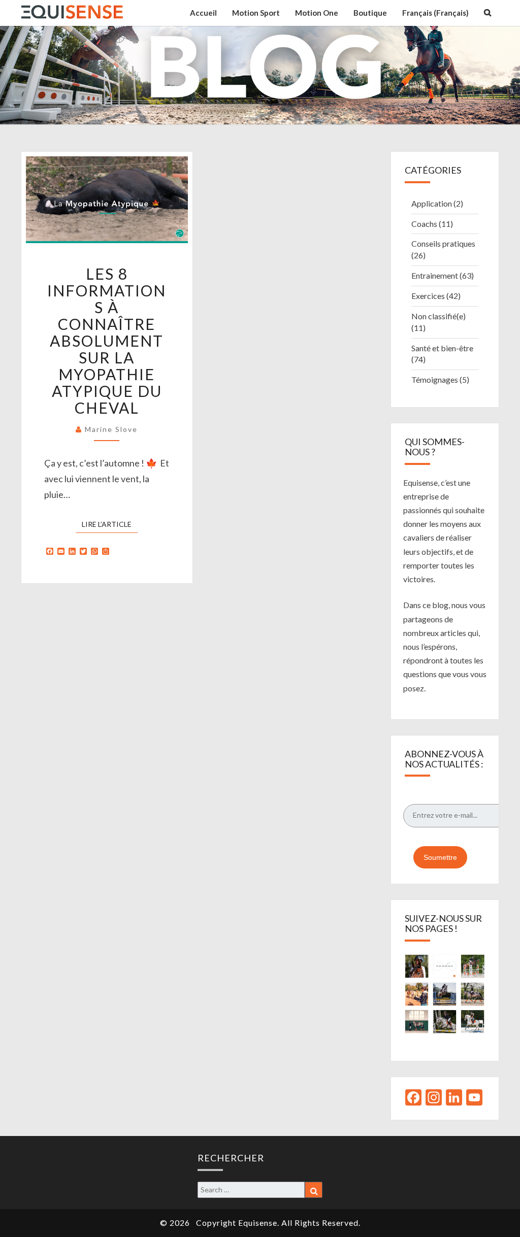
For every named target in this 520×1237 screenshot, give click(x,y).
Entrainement (434, 275)
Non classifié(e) (438, 316)
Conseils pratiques (443, 243)
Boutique (370, 12)
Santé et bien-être (442, 348)
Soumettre (440, 857)
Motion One (316, 12)
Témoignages (434, 379)
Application (431, 203)
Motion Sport (256, 12)
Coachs (424, 223)
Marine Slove (111, 429)
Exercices (428, 295)
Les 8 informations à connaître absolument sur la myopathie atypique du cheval (106, 340)
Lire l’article (110, 523)
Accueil (203, 12)
